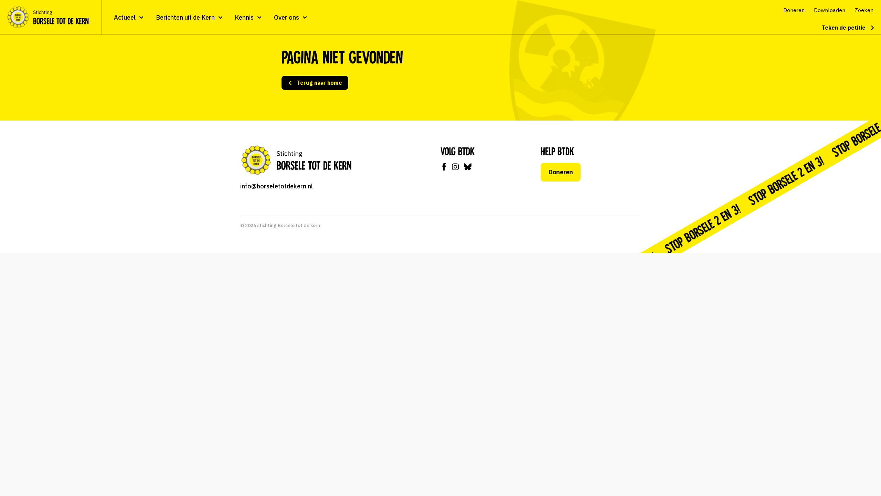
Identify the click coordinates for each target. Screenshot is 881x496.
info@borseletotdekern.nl (276, 186)
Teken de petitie (844, 27)
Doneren (561, 172)
